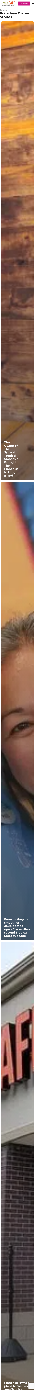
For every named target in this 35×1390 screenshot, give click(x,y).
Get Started (24, 3)
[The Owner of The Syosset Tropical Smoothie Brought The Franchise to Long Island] (17, 250)
